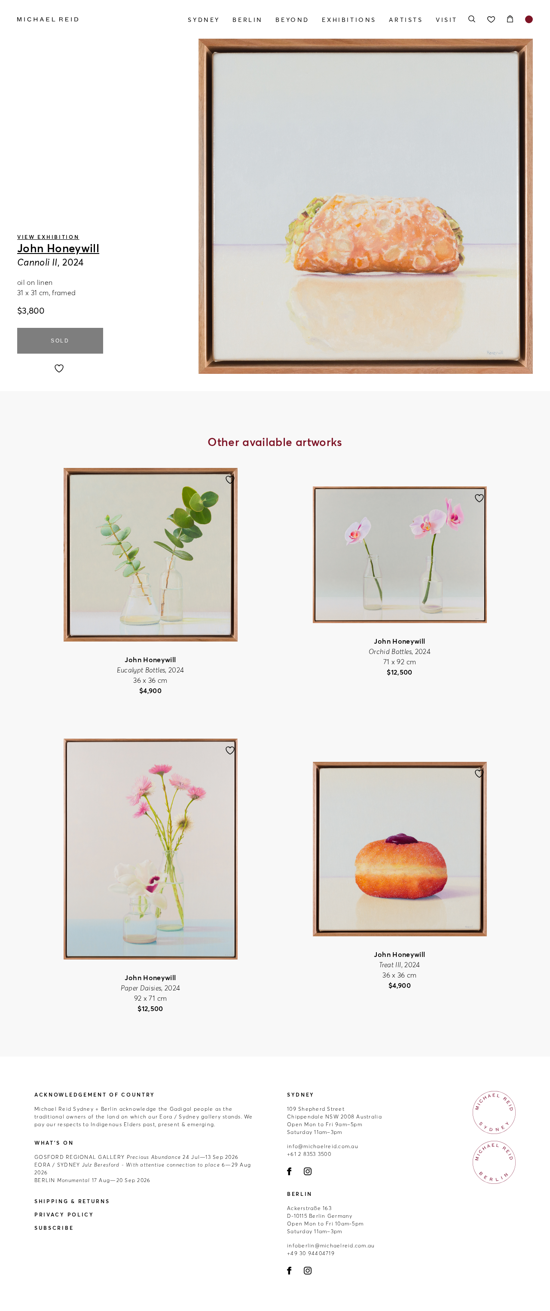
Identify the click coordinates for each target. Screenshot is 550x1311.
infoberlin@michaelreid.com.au (331, 1245)
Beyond (292, 20)
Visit (447, 20)
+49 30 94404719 (311, 1253)
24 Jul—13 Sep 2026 (136, 1157)
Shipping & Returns (72, 1201)
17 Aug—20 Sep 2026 (92, 1180)
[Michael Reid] (94, 19)
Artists (406, 20)
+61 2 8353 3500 (309, 1154)
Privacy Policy (64, 1214)
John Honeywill (58, 248)
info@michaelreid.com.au (322, 1146)
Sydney (204, 20)
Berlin (247, 20)
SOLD (60, 341)
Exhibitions (349, 20)
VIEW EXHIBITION (48, 237)
